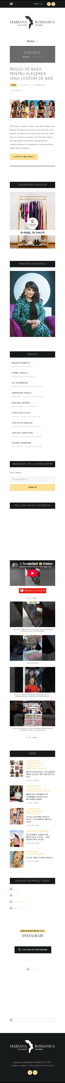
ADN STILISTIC (33, 786)
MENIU (31, 41)
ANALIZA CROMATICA (21, 363)
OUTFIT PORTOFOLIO (21, 413)
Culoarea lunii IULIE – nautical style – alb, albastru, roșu (38, 837)
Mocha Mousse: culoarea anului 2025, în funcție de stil (40, 774)
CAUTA (36, 4)
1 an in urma (32, 780)
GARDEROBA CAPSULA (21, 393)
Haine (13, 85)
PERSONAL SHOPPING (21, 403)
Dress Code (32, 766)
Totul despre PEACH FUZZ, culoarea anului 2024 (39, 819)
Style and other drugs (39, 857)
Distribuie (17, 90)
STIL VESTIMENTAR (20, 383)
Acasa (26, 57)
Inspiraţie (31, 768)
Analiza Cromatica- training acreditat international (37, 797)
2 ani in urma (32, 825)
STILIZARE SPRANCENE (21, 443)
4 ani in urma (32, 861)
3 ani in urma (32, 843)
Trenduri (44, 831)
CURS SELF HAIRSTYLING (22, 433)
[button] (35, 598)
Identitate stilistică (32, 852)
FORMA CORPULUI (20, 373)
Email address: (16, 472)
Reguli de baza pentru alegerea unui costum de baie (31, 74)
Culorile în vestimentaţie (34, 762)
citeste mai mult (23, 156)
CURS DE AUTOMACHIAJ (22, 423)
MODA (42, 768)
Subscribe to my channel (34, 590)
